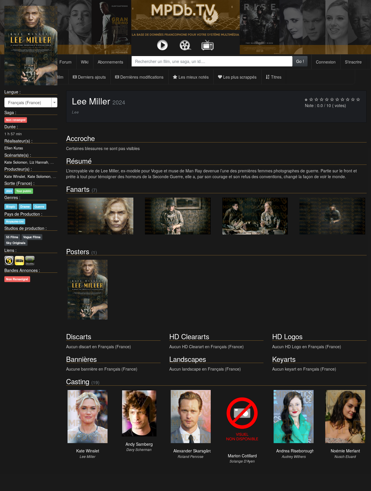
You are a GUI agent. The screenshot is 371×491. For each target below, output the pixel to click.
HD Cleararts (189, 336)
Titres (275, 77)
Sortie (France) (18, 183)
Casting (77, 381)
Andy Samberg (139, 444)
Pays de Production (22, 214)
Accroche (80, 138)
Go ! (300, 61)
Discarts (78, 336)
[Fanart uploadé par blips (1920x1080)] (255, 216)
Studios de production (24, 228)
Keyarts (284, 359)
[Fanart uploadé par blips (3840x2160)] (100, 216)
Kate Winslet (14, 176)
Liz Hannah (39, 162)
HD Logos (287, 336)
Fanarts (78, 189)
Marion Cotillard (242, 455)
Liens (9, 250)
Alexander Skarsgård (192, 451)
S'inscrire (353, 62)
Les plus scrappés (239, 77)
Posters (77, 251)
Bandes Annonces (21, 270)
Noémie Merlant (345, 451)
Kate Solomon (15, 162)
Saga (9, 112)
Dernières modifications (141, 77)
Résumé (79, 161)
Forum (65, 62)
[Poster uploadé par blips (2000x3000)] (88, 289)
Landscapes (187, 359)
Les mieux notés (193, 77)
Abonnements (110, 62)
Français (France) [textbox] (24, 102)
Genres (11, 197)
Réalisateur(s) (17, 141)
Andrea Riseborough (295, 451)
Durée (10, 126)
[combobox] (211, 61)
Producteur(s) (17, 169)
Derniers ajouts (91, 77)
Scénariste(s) (16, 155)
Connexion (326, 62)
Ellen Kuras (13, 148)
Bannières (81, 359)
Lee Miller (91, 101)
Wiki (84, 62)
